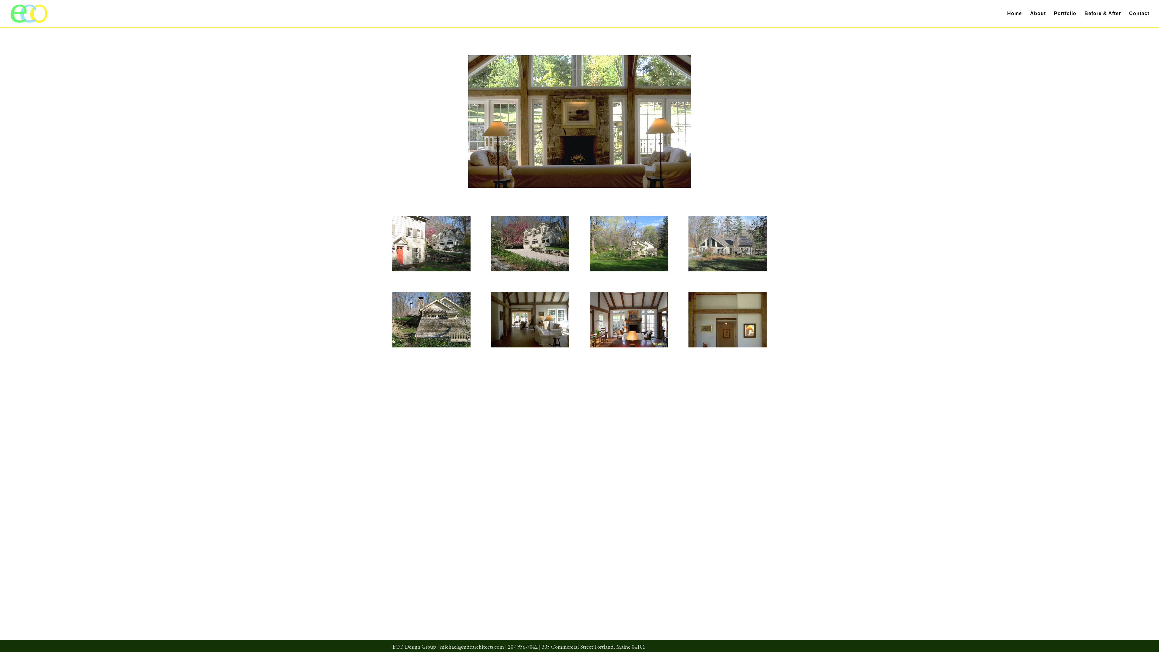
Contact (1139, 13)
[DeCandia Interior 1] (530, 347)
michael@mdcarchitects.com (472, 646)
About (1038, 13)
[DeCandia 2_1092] (431, 271)
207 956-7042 (523, 646)
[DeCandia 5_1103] (431, 347)
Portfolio (1065, 13)
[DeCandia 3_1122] (530, 271)
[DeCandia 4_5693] (727, 271)
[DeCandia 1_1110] (629, 271)
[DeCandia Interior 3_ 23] (727, 347)
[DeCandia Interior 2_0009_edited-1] (629, 347)
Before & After (1102, 13)
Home (1014, 13)
